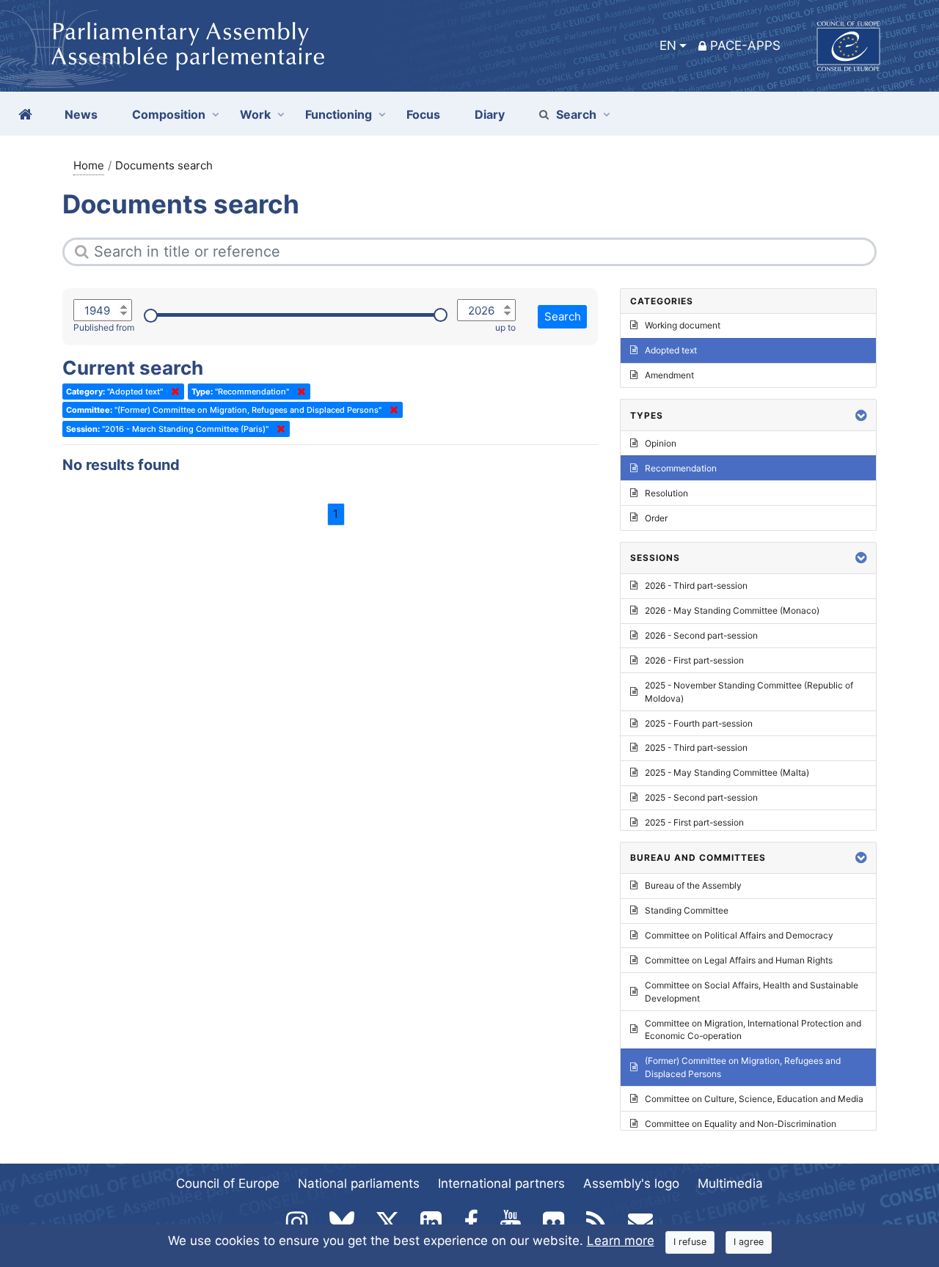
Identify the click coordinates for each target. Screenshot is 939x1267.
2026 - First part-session (694, 660)
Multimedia (730, 1183)
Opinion (660, 443)
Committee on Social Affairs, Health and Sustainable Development (751, 992)
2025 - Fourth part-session (699, 723)
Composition (168, 114)
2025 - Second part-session (701, 797)
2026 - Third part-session (696, 585)
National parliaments (359, 1183)
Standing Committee (686, 910)
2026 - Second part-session (701, 635)
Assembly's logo (631, 1183)
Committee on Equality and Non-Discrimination (740, 1123)
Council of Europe (227, 1183)
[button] (861, 415)
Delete (172, 391)
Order (656, 518)
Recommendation (681, 468)
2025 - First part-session (694, 822)
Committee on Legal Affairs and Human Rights (739, 960)
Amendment (669, 375)
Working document (682, 325)
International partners (501, 1183)
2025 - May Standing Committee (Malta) (727, 772)
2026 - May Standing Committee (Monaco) (732, 610)
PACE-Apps (745, 45)
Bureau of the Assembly (693, 885)
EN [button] (668, 45)
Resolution (666, 493)
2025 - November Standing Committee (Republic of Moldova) (749, 692)
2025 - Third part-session (696, 747)
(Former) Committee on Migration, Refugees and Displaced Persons (743, 1067)
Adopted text (671, 350)
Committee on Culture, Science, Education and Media (754, 1098)
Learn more (620, 1240)
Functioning (338, 114)
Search (576, 114)
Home (88, 165)
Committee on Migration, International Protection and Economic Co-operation (753, 1030)
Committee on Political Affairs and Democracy (739, 935)
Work (255, 114)
